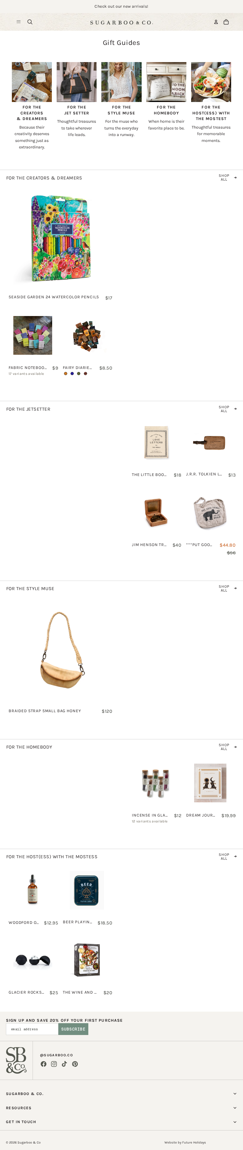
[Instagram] (53, 1064)
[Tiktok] (64, 1064)
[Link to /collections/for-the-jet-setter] (77, 98)
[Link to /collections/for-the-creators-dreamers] (32, 105)
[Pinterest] (75, 1064)
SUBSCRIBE (73, 1029)
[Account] (216, 22)
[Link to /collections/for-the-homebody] (166, 95)
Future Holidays (194, 1142)
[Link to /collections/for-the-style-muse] (121, 98)
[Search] (30, 22)
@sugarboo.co (56, 1055)
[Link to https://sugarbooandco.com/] (16, 1060)
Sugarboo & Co (29, 1142)
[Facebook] (43, 1064)
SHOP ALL (224, 177)
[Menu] (18, 22)
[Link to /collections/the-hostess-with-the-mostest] (211, 101)
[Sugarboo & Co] (121, 21)
